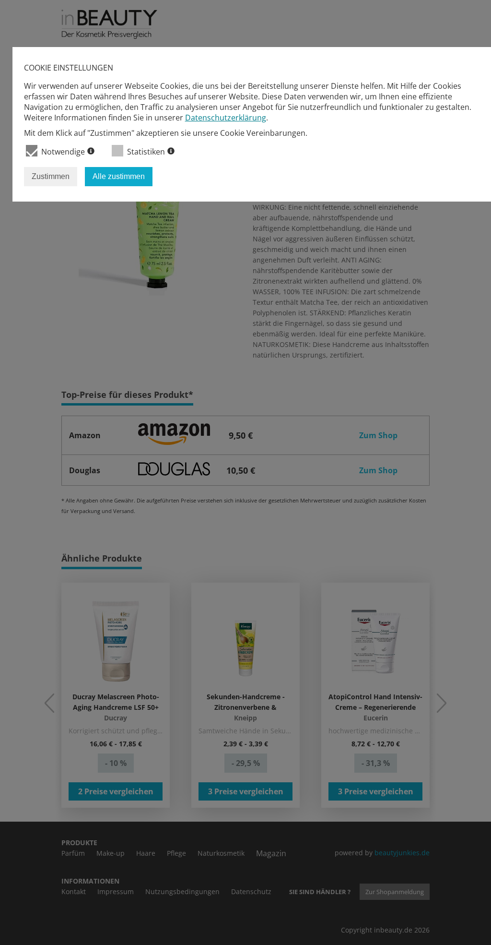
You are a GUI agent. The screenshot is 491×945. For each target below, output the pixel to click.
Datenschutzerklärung (225, 117)
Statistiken (146, 151)
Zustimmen (51, 176)
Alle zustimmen (119, 176)
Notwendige (63, 151)
